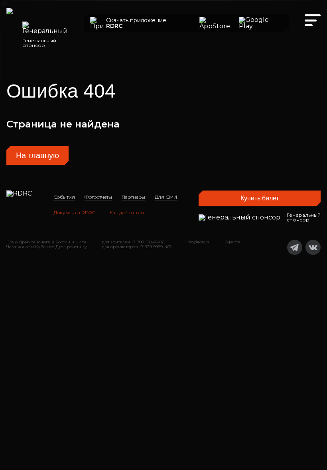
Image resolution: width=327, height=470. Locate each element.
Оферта (232, 242)
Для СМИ (166, 197)
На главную (37, 155)
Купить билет (259, 198)
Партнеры (133, 197)
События (64, 197)
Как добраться (127, 212)
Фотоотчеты (98, 197)
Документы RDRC (74, 212)
